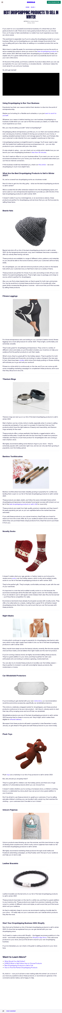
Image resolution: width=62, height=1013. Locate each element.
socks (14, 578)
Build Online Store (53, 2)
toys (8, 774)
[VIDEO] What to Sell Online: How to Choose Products (23, 963)
